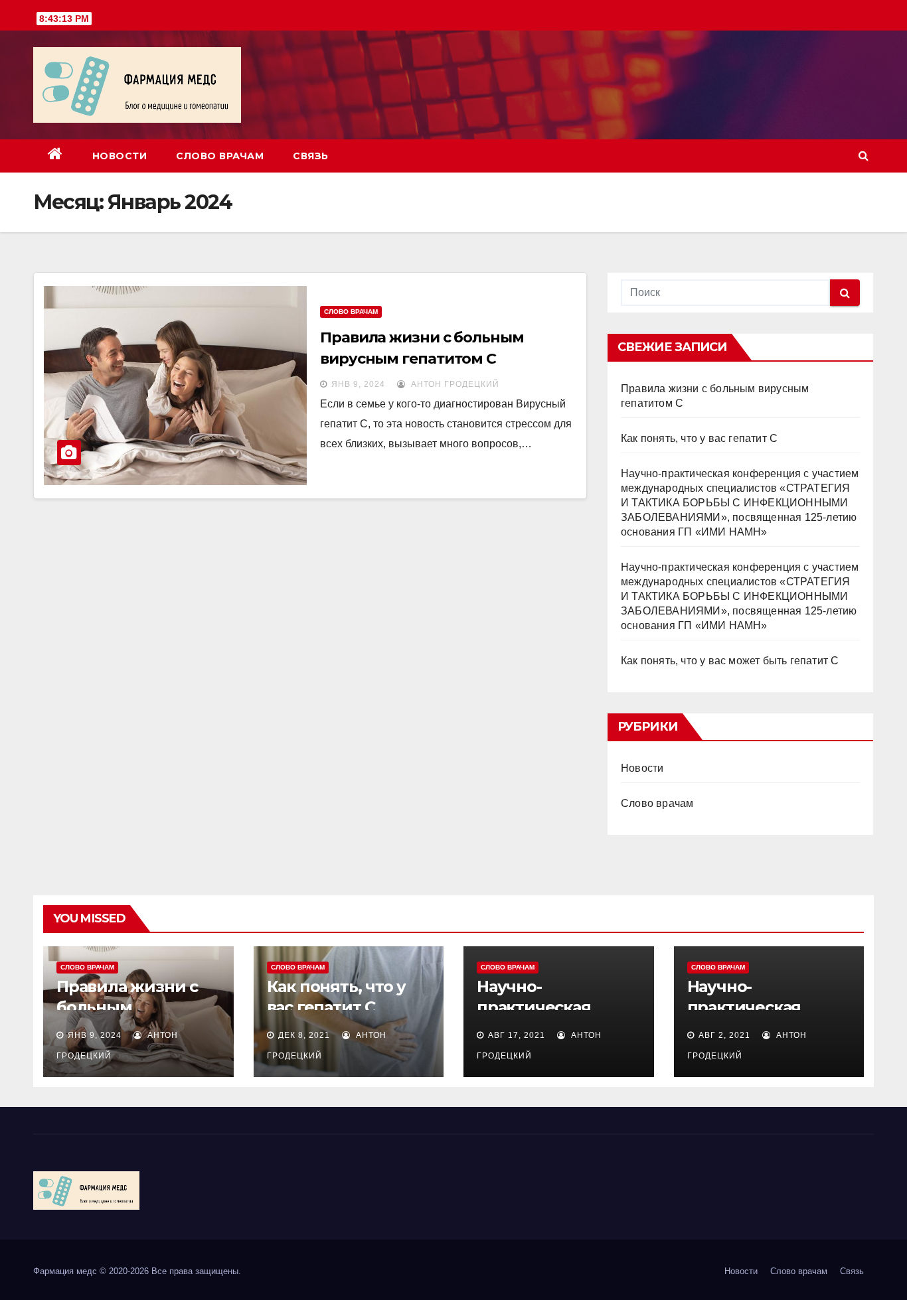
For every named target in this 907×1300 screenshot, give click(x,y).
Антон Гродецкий (453, 384)
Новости (119, 156)
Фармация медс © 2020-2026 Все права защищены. (137, 1271)
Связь (311, 156)
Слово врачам (220, 156)
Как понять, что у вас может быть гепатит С (730, 660)
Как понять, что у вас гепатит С (699, 438)
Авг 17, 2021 (516, 1035)
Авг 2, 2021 (724, 1035)
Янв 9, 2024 (358, 384)
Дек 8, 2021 (304, 1035)
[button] (863, 155)
